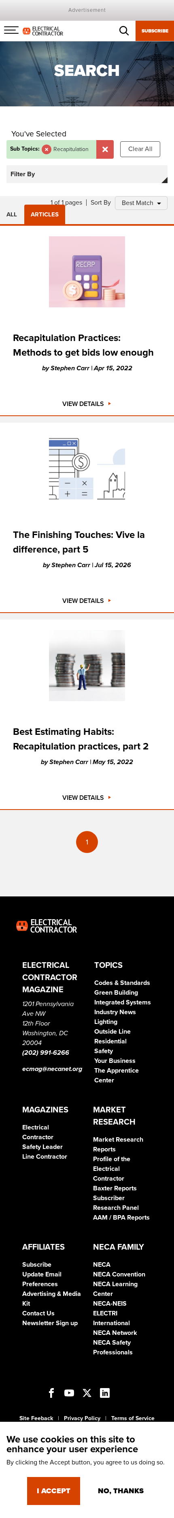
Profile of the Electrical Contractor (111, 1169)
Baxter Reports (115, 1188)
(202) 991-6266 (45, 1053)
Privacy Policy (82, 1418)
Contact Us (38, 1313)
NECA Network (115, 1333)
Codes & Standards (122, 983)
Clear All (140, 149)
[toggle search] (124, 31)
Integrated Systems (122, 1002)
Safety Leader (42, 1147)
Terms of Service (133, 1418)
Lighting (105, 1022)
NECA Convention (119, 1274)
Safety (103, 1051)
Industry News (115, 1012)
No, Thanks (121, 1490)
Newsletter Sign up (50, 1323)
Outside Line (112, 1032)
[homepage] (43, 30)
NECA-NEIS (110, 1304)
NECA (101, 1265)
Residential (110, 1041)
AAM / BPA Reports (121, 1218)
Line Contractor (44, 1157)
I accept (53, 1490)
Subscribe (155, 31)
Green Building (116, 993)
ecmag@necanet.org (52, 1069)
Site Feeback (36, 1418)
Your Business (115, 1061)
